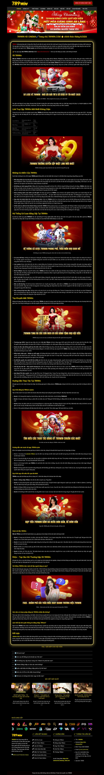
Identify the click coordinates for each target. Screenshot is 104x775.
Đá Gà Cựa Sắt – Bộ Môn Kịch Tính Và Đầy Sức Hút (83, 695)
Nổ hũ (62, 8)
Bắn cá (49, 8)
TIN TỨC (84, 8)
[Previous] (11, 696)
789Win (14, 44)
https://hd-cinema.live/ (43, 51)
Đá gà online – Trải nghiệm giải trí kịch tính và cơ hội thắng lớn (62, 696)
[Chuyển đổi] (13, 653)
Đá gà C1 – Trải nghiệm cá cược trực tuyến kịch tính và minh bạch (41, 696)
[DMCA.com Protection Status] (20, 754)
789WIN (18, 8)
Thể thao (35, 8)
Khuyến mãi (76, 8)
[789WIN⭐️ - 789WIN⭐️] (20, 3)
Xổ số (68, 8)
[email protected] (83, 749)
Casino (42, 8)
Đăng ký (26, 8)
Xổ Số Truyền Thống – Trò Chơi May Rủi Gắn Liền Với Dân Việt (20, 696)
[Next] (93, 696)
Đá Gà (56, 8)
